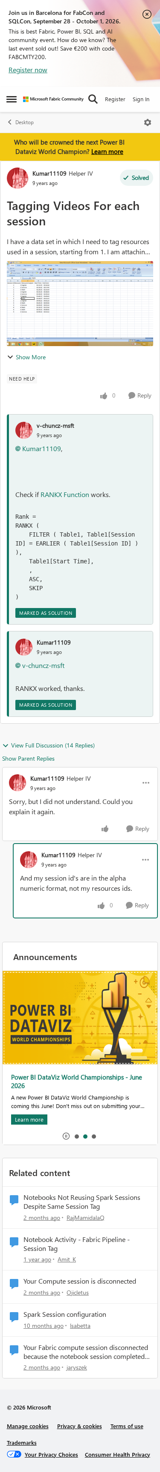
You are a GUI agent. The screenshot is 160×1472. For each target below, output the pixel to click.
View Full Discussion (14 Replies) (53, 745)
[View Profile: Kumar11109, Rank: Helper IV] (17, 178)
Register (115, 98)
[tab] (76, 1136)
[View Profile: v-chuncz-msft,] (23, 430)
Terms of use (127, 1425)
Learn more (107, 151)
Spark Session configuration (64, 1314)
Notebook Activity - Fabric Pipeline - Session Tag (76, 1244)
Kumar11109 (49, 173)
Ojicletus (78, 1292)
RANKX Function (65, 494)
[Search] (93, 99)
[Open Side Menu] (11, 99)
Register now (28, 69)
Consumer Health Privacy (117, 1454)
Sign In (141, 98)
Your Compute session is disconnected (79, 1281)
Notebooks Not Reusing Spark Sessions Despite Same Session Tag (81, 1202)
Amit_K (67, 1259)
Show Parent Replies (28, 758)
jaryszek (77, 1367)
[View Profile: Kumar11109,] (23, 647)
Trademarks (22, 1442)
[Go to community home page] (53, 99)
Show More (31, 357)
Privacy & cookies (79, 1425)
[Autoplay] (66, 1136)
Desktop (24, 122)
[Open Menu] (148, 122)
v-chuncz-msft (55, 425)
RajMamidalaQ (86, 1217)
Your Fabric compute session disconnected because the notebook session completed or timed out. (85, 1352)
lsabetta (80, 1325)
